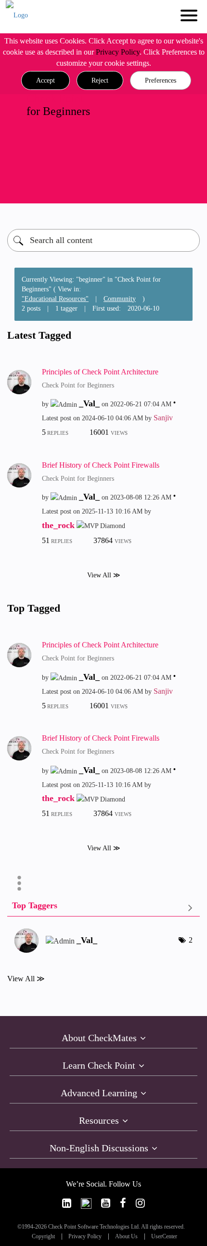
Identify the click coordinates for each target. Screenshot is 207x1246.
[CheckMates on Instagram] (140, 1203)
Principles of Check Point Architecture (100, 372)
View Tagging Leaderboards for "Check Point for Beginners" (103, 907)
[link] (66, 1203)
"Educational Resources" (55, 298)
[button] (45, 80)
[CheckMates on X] (86, 1203)
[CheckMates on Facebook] (123, 1203)
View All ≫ (103, 574)
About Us (126, 1236)
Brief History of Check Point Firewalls (100, 465)
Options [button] (19, 883)
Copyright (43, 1236)
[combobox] (103, 240)
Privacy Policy (118, 52)
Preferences (160, 80)
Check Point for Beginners (78, 385)
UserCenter (164, 1236)
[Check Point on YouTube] (105, 1203)
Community (120, 298)
